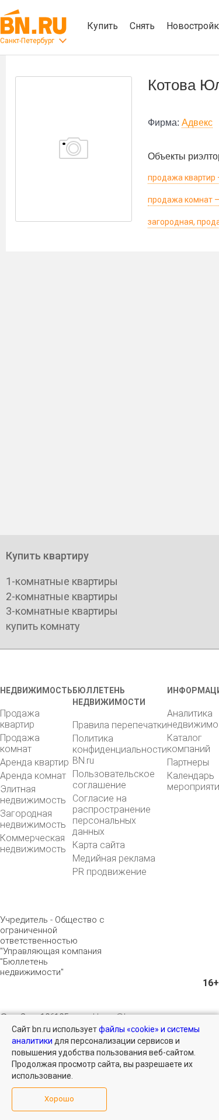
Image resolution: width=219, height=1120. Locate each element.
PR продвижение (109, 871)
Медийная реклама (113, 858)
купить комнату (43, 626)
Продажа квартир (20, 719)
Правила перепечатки (119, 725)
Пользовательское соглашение (113, 779)
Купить (102, 25)
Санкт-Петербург (27, 41)
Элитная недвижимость (33, 795)
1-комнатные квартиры (62, 581)
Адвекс (197, 122)
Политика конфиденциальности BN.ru (119, 749)
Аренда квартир (34, 762)
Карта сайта (98, 844)
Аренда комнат (33, 775)
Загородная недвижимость (33, 819)
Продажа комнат (20, 743)
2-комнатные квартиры (62, 596)
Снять (142, 25)
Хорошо (59, 1098)
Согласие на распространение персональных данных (111, 815)
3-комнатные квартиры (62, 611)
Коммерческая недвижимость (33, 843)
